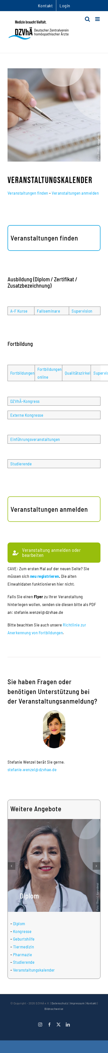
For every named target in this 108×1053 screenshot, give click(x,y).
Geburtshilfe (24, 938)
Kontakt (91, 1003)
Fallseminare (48, 310)
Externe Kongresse (26, 414)
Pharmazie (22, 954)
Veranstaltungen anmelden (75, 192)
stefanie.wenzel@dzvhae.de (32, 769)
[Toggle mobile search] (87, 19)
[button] (11, 866)
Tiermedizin (23, 946)
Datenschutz (59, 1003)
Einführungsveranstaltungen (35, 439)
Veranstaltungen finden (28, 192)
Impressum (77, 1003)
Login (65, 5)
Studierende (21, 463)
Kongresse (22, 931)
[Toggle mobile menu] (98, 19)
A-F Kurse (19, 310)
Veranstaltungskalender (34, 969)
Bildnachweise (54, 1008)
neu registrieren (44, 576)
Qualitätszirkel (78, 372)
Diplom (19, 923)
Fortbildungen (22, 372)
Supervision (82, 310)
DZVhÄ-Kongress (25, 401)
